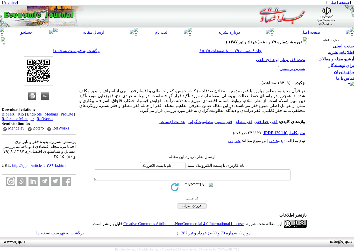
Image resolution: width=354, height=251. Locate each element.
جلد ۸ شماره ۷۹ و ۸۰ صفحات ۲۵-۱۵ (231, 50)
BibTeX (8, 114)
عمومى (234, 141)
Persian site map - (127, 249)
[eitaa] (10, 181)
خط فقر (262, 121)
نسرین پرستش (292, 68)
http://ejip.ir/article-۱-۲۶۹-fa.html (39, 165)
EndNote (34, 114)
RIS (21, 114)
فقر (274, 121)
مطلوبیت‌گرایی (200, 121)
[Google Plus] (21, 181)
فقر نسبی (223, 121)
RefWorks (45, 119)
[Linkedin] (33, 181)
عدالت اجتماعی (172, 121)
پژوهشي (276, 141)
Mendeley (16, 128)
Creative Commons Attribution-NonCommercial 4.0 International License (183, 223)
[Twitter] (55, 181)
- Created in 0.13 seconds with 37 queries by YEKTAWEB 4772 (199, 249)
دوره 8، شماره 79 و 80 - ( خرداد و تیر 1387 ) (214, 233)
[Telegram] (44, 181)
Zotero (38, 128)
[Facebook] (66, 181)
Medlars (51, 114)
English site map (149, 249)
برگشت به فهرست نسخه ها (77, 50)
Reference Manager (18, 119)
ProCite (67, 114)
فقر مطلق (243, 121)
